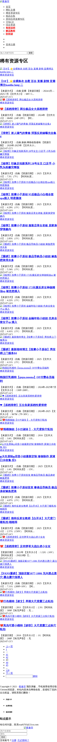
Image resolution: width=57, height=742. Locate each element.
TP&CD (10, 22)
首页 (8, 7)
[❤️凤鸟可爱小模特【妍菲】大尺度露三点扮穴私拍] (27, 616)
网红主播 (10, 10)
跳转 (35, 676)
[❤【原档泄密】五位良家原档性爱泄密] (21, 396)
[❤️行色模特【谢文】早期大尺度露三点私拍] (23, 592)
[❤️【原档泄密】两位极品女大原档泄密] (21, 99)
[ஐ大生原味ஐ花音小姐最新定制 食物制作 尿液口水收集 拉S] (28, 447)
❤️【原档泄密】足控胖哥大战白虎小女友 (25, 546)
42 (7, 657)
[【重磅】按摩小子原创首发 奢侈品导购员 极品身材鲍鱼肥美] (28, 478)
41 (7, 654)
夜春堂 (22, 686)
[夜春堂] (4, 1)
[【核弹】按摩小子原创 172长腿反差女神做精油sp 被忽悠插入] (28, 278)
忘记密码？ (23, 740)
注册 (14, 740)
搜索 (31, 53)
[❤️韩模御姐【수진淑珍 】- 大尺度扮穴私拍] (23, 420)
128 (7, 670)
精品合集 (10, 16)
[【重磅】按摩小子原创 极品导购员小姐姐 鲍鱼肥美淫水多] (28, 247)
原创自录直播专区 (15, 19)
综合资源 (10, 24)
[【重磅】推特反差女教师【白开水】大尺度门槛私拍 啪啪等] (28, 509)
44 (7, 662)
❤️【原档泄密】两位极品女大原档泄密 (24, 108)
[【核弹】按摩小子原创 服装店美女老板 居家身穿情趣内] (28, 216)
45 (7, 665)
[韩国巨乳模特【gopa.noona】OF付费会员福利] (24, 368)
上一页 (9, 646)
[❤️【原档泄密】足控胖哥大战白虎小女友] (22, 537)
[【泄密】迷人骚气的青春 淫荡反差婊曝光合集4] (25, 124)
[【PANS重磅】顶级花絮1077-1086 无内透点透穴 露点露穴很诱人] (28, 564)
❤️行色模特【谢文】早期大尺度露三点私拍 (26, 601)
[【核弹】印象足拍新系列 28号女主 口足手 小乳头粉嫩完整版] (28, 154)
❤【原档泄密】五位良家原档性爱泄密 (23, 405)
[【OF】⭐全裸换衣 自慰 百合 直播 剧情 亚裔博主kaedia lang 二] (28, 72)
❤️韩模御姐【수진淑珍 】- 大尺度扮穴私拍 (26, 429)
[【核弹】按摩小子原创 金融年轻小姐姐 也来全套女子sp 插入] (28, 309)
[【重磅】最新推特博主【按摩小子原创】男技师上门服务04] (28, 340)
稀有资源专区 (13, 13)
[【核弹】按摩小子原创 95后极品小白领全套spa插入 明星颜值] (28, 185)
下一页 (9, 673)
